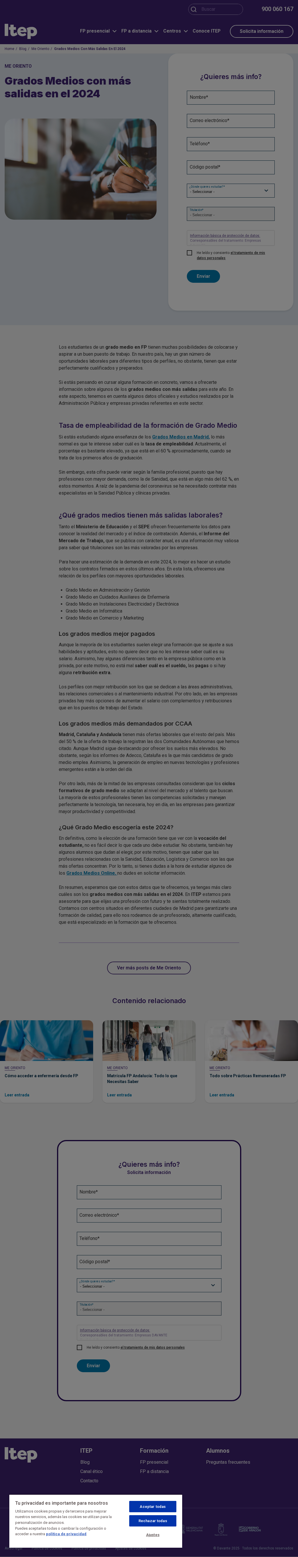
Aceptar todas (153, 1506)
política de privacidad (66, 1534)
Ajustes (152, 1535)
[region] (95, 1521)
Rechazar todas (153, 1521)
